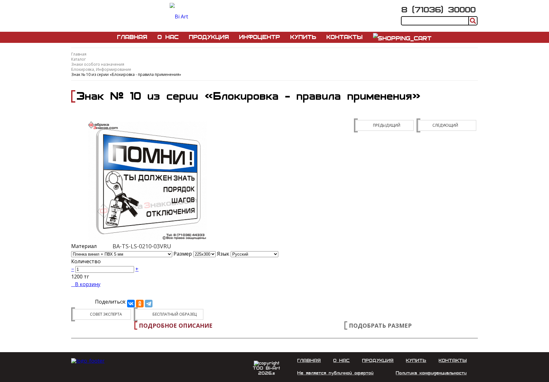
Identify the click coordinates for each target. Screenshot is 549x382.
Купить (303, 37)
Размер (182, 253)
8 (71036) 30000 (439, 10)
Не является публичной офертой (335, 373)
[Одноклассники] (140, 303)
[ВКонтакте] (131, 303)
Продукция (209, 37)
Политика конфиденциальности (431, 373)
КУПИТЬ (416, 360)
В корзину (87, 284)
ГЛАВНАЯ (309, 360)
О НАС (341, 360)
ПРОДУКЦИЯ (378, 360)
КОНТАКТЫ (453, 360)
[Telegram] (148, 303)
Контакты (345, 37)
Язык (224, 253)
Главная (132, 37)
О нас (168, 37)
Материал (84, 246)
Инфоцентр (259, 37)
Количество (86, 261)
